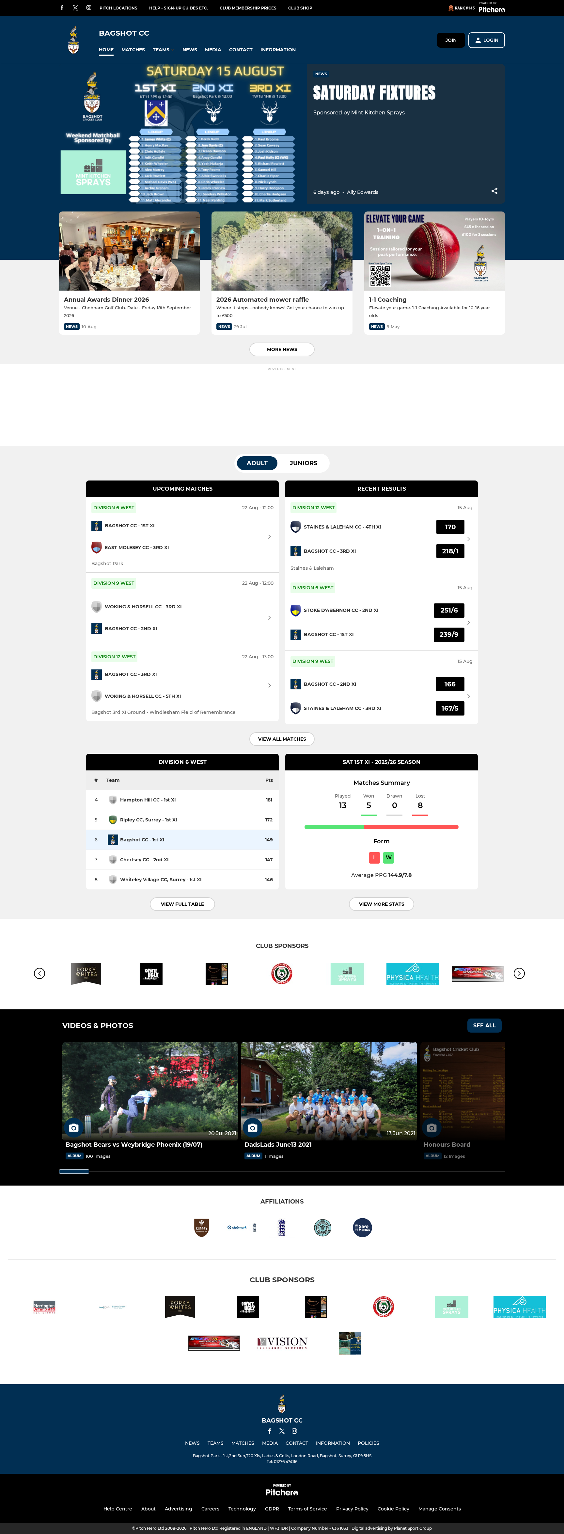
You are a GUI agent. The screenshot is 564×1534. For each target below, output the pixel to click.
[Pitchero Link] (492, 11)
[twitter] (75, 8)
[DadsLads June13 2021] (329, 1091)
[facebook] (62, 8)
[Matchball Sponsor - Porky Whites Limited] (86, 975)
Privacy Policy (352, 1509)
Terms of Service (307, 1509)
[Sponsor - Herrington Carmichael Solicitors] (44, 1308)
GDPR (272, 1509)
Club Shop (300, 8)
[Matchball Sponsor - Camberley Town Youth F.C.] (282, 975)
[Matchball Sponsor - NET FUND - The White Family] (350, 1344)
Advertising (178, 1509)
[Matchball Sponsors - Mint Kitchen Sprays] (347, 975)
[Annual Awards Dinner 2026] (129, 251)
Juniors (303, 463)
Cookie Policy (393, 1509)
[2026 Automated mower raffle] (282, 251)
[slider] (74, 1171)
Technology (242, 1509)
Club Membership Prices (248, 8)
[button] (106, 49)
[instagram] (89, 8)
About (148, 1509)
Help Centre (117, 1509)
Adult (257, 463)
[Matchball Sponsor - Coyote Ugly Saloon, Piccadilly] (151, 975)
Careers (210, 1509)
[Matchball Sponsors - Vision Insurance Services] (282, 1344)
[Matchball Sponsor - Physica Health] (412, 975)
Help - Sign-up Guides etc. (178, 8)
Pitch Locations (118, 8)
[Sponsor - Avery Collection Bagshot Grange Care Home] (112, 1308)
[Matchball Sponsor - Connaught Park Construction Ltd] (217, 975)
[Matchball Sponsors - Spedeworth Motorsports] (214, 1344)
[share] (494, 191)
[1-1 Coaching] (434, 251)
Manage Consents (439, 1509)
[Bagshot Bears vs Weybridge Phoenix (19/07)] (150, 1091)
